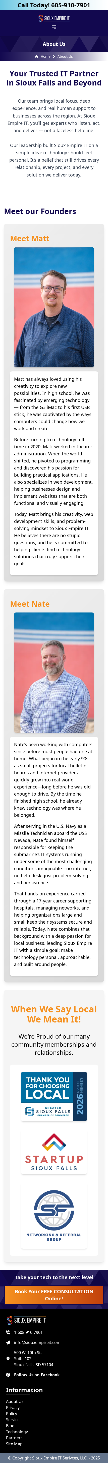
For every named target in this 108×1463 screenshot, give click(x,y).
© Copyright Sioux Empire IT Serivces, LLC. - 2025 (54, 1458)
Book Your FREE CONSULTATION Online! (54, 1295)
